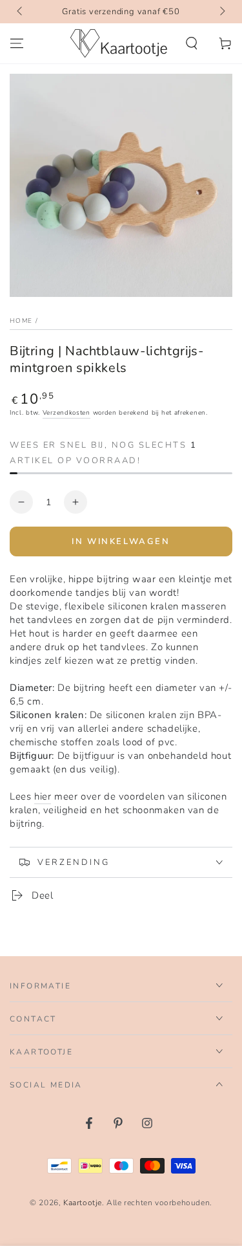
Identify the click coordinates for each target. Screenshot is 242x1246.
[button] (191, 43)
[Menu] (17, 43)
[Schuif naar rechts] (221, 11)
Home (21, 320)
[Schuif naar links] (21, 11)
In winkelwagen (121, 541)
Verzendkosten (66, 412)
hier (42, 796)
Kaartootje (82, 1202)
